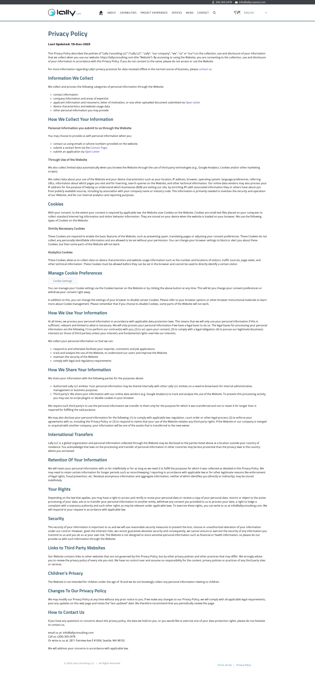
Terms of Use (224, 665)
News (189, 13)
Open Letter (193, 102)
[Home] (100, 12)
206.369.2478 (224, 2)
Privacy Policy (243, 665)
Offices (177, 13)
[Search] (213, 12)
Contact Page (98, 147)
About (111, 13)
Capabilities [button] (128, 13)
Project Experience (154, 13)
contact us (205, 69)
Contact (203, 13)
